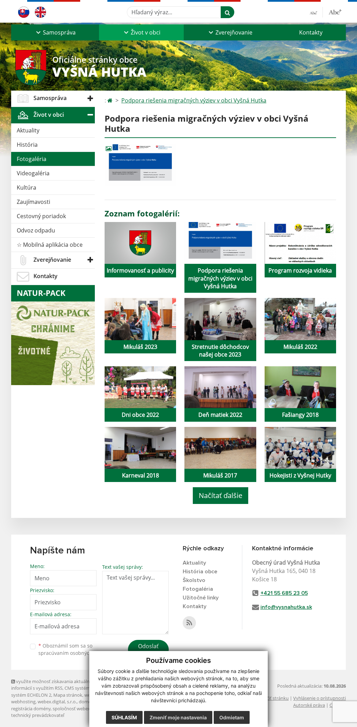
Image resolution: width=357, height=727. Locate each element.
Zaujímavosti (33, 202)
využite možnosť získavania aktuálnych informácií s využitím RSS (54, 684)
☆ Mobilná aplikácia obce (50, 244)
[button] (55, 32)
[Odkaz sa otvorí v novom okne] (189, 622)
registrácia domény (31, 708)
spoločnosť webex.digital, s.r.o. (84, 708)
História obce (200, 571)
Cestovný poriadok (41, 216)
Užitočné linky (201, 597)
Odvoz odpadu (36, 230)
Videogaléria (33, 173)
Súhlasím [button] (124, 717)
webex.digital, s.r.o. (57, 701)
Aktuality (28, 130)
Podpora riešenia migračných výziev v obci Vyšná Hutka (193, 100)
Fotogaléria (31, 159)
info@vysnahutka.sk (286, 607)
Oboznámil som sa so (73, 649)
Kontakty (310, 32)
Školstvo (194, 580)
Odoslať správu (148, 650)
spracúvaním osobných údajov (73, 653)
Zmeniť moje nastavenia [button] (178, 717)
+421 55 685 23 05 (284, 593)
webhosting (23, 701)
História (27, 144)
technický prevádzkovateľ (37, 715)
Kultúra (26, 187)
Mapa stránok (67, 695)
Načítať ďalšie (220, 495)
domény (87, 701)
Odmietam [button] (231, 717)
